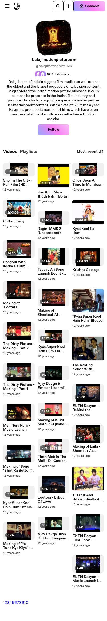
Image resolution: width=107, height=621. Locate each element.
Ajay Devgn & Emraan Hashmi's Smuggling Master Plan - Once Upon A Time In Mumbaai (53, 386)
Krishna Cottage (86, 270)
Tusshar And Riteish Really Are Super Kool (87, 497)
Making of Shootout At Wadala (48, 313)
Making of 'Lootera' (11, 305)
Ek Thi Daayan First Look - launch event (84, 538)
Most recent (87, 151)
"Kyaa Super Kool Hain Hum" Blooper (88, 319)
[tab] (10, 151)
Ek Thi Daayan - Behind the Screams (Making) (87, 408)
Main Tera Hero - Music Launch (16, 427)
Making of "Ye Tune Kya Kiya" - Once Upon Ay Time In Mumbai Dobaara (16, 546)
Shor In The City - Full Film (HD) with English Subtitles (17, 182)
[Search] (58, 6)
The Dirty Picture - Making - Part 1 (19, 387)
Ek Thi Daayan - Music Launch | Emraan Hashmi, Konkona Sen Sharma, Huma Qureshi (86, 579)
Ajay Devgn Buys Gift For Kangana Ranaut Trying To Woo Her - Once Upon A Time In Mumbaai (52, 536)
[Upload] (68, 6)
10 (26, 603)
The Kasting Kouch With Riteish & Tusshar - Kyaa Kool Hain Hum (88, 367)
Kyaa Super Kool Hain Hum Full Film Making (51, 349)
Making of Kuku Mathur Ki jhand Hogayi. (51, 422)
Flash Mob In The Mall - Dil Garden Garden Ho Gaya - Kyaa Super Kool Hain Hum (52, 459)
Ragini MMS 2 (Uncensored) (49, 231)
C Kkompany (14, 221)
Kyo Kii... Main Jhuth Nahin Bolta (52, 194)
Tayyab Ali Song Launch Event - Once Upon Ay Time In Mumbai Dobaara (51, 272)
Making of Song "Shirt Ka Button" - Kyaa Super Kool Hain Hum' (18, 469)
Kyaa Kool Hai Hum (83, 231)
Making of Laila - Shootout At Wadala (86, 449)
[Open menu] (7, 6)
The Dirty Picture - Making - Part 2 (19, 346)
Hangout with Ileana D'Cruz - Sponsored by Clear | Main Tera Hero (17, 264)
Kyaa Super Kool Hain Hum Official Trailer (18, 505)
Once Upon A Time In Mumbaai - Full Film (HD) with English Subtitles (88, 182)
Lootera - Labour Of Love (52, 500)
